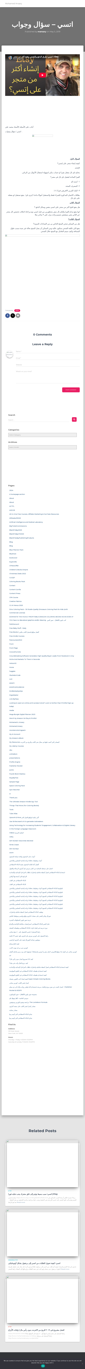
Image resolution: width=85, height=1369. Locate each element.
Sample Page (14, 782)
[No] (82, 1364)
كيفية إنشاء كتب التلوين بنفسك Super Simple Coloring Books (29, 979)
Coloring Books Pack (17, 581)
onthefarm (13, 754)
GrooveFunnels (15, 652)
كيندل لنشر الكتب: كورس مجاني (19, 983)
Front (11, 644)
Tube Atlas (13, 813)
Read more (21, 1202)
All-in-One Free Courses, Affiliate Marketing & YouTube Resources (34, 514)
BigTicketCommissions (18, 526)
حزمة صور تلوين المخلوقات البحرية (20, 920)
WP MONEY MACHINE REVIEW (21, 841)
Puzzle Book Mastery (17, 774)
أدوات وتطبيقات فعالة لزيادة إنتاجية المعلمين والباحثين (25, 861)
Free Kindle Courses (16, 636)
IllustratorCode (14, 675)
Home (11, 667)
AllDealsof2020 (15, 518)
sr (10, 794)
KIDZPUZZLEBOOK (16, 687)
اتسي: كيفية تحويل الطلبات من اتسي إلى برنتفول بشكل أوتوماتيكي (34, 1263)
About (11, 498)
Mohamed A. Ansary (16, 722)
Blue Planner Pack (16, 550)
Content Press (14, 593)
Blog (11, 542)
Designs (11, 1260)
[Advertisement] (45, 110)
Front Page (13, 648)
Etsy (17, 310)
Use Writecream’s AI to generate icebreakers (26, 821)
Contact (12, 585)
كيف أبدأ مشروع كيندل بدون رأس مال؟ (21, 959)
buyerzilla (13, 562)
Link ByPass (14, 699)
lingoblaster (13, 695)
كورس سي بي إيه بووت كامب (18, 948)
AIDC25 (12, 510)
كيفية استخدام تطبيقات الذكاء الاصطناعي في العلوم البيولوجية (28, 971)
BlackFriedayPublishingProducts (21, 538)
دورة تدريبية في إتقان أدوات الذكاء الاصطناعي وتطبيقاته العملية (28, 928)
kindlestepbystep (16, 691)
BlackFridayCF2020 (16, 534)
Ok (43, 1366)
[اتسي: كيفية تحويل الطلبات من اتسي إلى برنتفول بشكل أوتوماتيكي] (42, 1233)
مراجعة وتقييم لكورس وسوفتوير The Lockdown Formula (28, 1002)
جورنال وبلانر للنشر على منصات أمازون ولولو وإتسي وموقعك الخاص (30, 916)
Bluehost (12, 554)
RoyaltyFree (13, 778)
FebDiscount (14, 624)
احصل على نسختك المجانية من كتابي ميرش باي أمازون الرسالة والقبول (31, 868)
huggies (12, 671)
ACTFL (11, 506)
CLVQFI (12, 578)
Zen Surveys (14, 849)
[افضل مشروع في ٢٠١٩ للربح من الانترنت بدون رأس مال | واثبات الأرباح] (42, 1299)
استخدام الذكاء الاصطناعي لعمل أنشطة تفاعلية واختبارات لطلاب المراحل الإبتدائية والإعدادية (37, 872)
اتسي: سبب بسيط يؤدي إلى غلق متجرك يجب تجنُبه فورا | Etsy (33, 1194)
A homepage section (17, 494)
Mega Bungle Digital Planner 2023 (22, 714)
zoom (11, 853)
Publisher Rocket (15, 766)
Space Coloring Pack (17, 786)
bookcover (13, 558)
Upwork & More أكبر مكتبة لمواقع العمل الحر (24, 817)
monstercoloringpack (17, 730)
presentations (14, 758)
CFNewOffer (14, 566)
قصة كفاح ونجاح (14, 944)
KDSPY (12, 683)
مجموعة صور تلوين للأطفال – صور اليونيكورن (23, 994)
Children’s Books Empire (18, 570)
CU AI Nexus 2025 (16, 605)
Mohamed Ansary (15, 726)
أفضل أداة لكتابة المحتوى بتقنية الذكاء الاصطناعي (24, 864)
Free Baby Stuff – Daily (17, 628)
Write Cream (14, 845)
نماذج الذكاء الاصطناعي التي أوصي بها (20, 1014)
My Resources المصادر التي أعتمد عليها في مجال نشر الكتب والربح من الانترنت (34, 742)
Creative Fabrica (15, 601)
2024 (11, 490)
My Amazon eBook (16, 738)
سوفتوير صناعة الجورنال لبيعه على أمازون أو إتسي (24, 940)
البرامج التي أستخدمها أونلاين (18, 876)
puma (11, 770)
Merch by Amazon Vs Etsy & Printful (22, 718)
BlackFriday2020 (15, 530)
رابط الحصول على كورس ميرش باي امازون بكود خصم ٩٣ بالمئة (28, 936)
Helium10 (12, 663)
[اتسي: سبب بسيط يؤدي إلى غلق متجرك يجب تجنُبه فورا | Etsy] (42, 1164)
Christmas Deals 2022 (17, 574)
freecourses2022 (15, 640)
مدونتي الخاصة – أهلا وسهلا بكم (18, 998)
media (11, 710)
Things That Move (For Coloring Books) (24, 805)
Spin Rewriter (14, 790)
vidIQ (11, 837)
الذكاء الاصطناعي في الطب (17, 880)
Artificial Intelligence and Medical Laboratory (26, 522)
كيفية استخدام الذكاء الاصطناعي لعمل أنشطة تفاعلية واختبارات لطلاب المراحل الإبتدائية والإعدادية (39, 967)
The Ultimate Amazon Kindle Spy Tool (23, 802)
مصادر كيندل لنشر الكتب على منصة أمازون (22, 1006)
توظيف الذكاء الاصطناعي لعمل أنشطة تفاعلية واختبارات (26, 912)
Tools (11, 809)
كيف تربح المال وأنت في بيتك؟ (18, 963)
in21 (10, 679)
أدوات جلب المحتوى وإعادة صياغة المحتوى (22, 857)
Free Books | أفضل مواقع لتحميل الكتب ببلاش (24, 632)
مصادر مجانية (13, 1010)
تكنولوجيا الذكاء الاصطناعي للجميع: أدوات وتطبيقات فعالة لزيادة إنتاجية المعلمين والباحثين (36, 888)
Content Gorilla (15, 589)
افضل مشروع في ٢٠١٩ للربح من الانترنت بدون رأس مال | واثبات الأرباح (36, 1330)
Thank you (13, 798)
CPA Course (13, 597)
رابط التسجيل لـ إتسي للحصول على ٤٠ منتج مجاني (24, 932)
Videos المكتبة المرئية (16, 833)
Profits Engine (14, 762)
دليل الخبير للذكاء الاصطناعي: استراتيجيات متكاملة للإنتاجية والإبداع (29, 924)
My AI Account (14, 734)
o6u (10, 750)
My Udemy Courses (16, 746)
